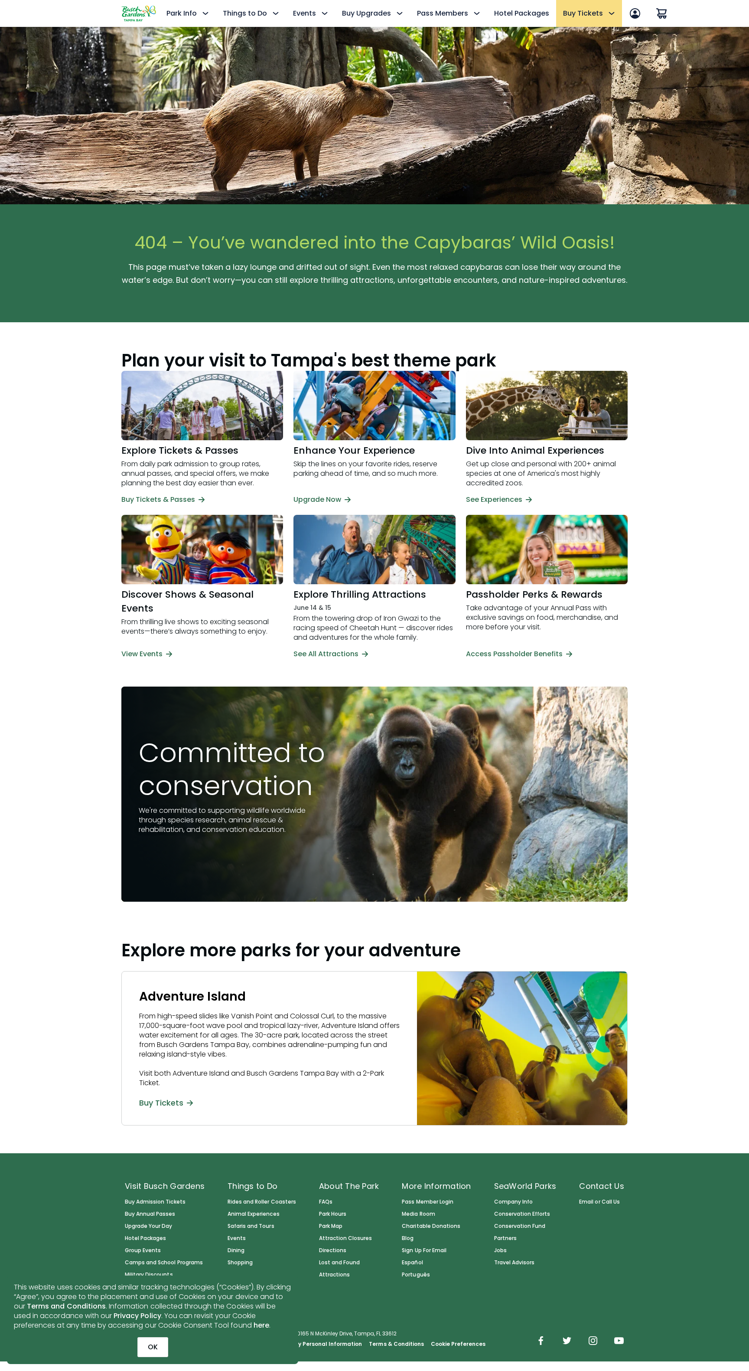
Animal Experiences (254, 1214)
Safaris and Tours (251, 1226)
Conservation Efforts (522, 1214)
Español (412, 1262)
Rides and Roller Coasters (262, 1201)
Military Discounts (149, 1274)
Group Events (143, 1250)
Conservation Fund (520, 1226)
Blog (408, 1238)
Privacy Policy (137, 1316)
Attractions (334, 1274)
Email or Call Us (599, 1201)
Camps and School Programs (164, 1262)
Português (416, 1274)
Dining (236, 1250)
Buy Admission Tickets (155, 1201)
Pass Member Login (427, 1201)
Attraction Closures (345, 1238)
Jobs (500, 1250)
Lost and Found (339, 1262)
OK (153, 1347)
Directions (332, 1250)
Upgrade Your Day (148, 1226)
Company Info (513, 1201)
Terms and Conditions (66, 1306)
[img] (541, 1341)
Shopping (240, 1262)
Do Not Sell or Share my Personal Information (299, 1344)
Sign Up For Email (424, 1250)
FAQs (325, 1201)
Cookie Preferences (458, 1344)
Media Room (418, 1214)
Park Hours (332, 1214)
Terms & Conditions (396, 1344)
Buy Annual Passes (150, 1214)
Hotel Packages (521, 13)
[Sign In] (635, 13)
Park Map (330, 1226)
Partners (505, 1238)
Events (237, 1238)
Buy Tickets (161, 1102)
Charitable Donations (431, 1226)
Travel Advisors (514, 1262)
